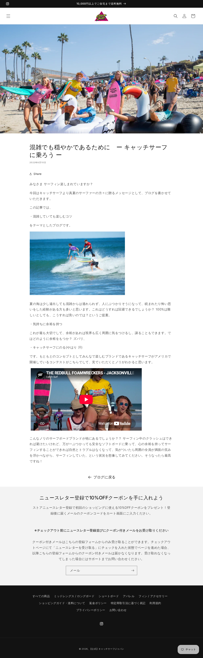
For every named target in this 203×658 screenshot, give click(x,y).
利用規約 (155, 603)
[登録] (132, 570)
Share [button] (38, 173)
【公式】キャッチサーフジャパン (106, 648)
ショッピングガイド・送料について (62, 603)
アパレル (128, 596)
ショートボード (109, 596)
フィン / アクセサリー (153, 596)
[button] (8, 16)
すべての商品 (41, 596)
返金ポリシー (98, 603)
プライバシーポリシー (90, 610)
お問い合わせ (118, 610)
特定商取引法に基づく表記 (128, 603)
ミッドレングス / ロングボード (74, 596)
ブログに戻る (104, 477)
